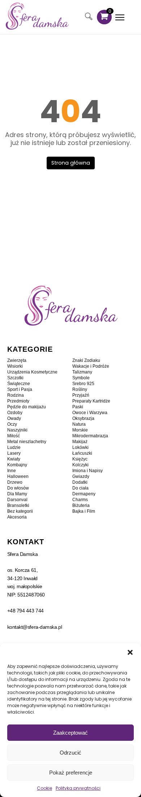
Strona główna (70, 162)
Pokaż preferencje (70, 772)
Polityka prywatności (78, 788)
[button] (130, 652)
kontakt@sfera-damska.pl (34, 627)
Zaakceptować (70, 733)
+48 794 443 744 (25, 611)
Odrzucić (70, 752)
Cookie (44, 788)
